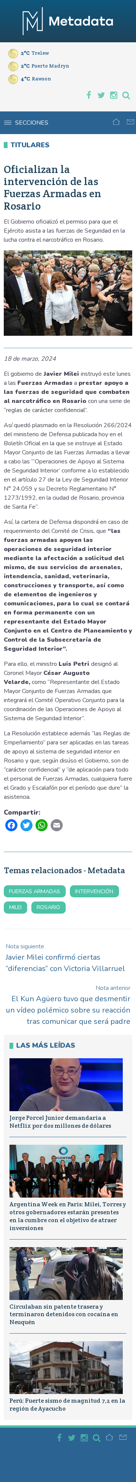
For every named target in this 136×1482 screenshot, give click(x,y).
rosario (48, 907)
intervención (94, 891)
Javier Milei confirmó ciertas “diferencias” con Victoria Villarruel (65, 958)
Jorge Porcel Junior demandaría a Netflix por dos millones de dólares (60, 1122)
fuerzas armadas (34, 891)
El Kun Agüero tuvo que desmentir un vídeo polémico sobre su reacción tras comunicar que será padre (68, 1005)
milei (15, 907)
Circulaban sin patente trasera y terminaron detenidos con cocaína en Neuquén (63, 1314)
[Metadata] (68, 21)
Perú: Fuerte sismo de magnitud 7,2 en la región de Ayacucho (67, 1405)
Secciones (31, 123)
